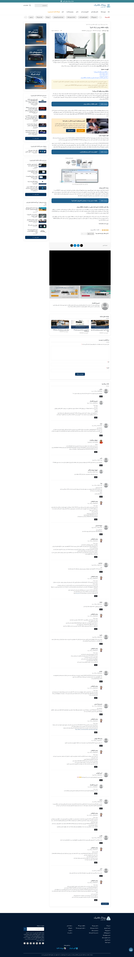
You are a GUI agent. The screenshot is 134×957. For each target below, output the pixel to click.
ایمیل (107, 368)
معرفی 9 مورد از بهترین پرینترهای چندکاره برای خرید (100, 330)
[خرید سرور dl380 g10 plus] (95, 292)
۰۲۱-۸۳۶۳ (25, 5)
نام (108, 362)
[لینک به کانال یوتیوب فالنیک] (43, 943)
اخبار (63, 12)
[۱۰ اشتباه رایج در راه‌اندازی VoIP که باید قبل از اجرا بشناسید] (42, 165)
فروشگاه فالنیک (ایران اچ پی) (54, 12)
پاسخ (101, 396)
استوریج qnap (107, 933)
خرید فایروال (107, 940)
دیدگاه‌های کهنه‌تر (105, 903)
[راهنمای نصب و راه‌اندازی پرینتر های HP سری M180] (80, 324)
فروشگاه (70, 928)
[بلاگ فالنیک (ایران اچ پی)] (102, 6)
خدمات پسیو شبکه (80, 17)
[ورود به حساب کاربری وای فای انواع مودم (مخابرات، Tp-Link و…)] (42, 209)
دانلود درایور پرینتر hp (80, 928)
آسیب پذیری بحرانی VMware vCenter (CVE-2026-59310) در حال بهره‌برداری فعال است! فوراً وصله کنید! (31, 110)
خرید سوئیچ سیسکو (106, 937)
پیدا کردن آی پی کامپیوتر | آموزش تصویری (32, 215)
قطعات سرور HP (81, 925)
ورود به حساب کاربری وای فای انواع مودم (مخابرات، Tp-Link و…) (32, 209)
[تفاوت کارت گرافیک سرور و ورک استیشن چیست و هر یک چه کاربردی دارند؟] (42, 188)
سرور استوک (107, 942)
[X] (97, 309)
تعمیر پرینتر (80, 130)
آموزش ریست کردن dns (33, 225)
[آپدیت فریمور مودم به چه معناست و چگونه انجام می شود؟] (42, 231)
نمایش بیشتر (36, 138)
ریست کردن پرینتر (103, 76)
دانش (77, 12)
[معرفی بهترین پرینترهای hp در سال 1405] (60, 324)
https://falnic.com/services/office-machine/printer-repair (86, 729)
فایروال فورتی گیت (93, 17)
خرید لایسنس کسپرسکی (68, 17)
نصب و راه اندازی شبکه (93, 933)
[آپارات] (40, 943)
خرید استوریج (107, 928)
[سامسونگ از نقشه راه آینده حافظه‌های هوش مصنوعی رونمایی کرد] (42, 125)
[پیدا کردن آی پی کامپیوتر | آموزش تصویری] (42, 216)
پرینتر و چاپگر (103, 24)
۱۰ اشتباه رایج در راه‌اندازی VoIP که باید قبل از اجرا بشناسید (32, 166)
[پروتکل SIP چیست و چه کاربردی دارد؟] (42, 183)
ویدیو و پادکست (69, 12)
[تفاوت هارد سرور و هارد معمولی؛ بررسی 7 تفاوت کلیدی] (42, 151)
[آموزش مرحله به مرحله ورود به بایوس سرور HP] (42, 177)
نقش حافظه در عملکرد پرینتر (90, 104)
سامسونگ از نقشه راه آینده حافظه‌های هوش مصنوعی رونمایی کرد (32, 125)
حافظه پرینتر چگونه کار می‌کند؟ (100, 72)
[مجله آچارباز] (73, 948)
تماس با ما (69, 933)
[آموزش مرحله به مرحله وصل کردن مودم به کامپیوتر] (42, 221)
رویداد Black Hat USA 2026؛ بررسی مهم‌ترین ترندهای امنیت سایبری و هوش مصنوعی (31, 132)
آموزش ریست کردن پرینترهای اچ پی (88, 152)
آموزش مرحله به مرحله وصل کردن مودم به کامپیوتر (32, 220)
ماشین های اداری (94, 12)
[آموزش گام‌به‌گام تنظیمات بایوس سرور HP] (42, 172)
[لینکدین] (28, 943)
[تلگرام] (31, 943)
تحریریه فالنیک (96, 303)
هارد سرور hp (48, 17)
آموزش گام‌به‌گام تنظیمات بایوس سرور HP (32, 171)
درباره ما (70, 930)
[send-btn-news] (25, 929)
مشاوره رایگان (70, 130)
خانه (109, 12)
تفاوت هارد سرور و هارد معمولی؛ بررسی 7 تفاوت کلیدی (31, 151)
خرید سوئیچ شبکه (106, 935)
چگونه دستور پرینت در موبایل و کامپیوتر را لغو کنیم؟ (84, 200)
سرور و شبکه (103, 12)
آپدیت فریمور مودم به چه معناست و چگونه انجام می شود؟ (32, 231)
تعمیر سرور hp (24, 17)
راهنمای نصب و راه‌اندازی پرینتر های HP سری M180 (81, 330)
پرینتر (99, 24)
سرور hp (57, 17)
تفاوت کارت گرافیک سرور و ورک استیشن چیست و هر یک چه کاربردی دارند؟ (32, 188)
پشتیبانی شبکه (95, 930)
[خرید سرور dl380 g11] (64, 292)
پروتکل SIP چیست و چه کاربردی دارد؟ (33, 182)
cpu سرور (33, 17)
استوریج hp (107, 930)
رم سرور (40, 17)
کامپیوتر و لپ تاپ (84, 12)
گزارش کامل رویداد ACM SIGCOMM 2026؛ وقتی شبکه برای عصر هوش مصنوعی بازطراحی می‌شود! (32, 102)
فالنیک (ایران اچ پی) (46, 954)
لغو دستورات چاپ (103, 74)
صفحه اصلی (69, 925)
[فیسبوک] (37, 943)
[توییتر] (34, 943)
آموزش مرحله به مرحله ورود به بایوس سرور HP (32, 177)
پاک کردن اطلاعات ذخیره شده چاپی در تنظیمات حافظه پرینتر (94, 77)
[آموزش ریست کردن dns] (42, 226)
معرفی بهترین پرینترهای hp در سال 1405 (61, 330)
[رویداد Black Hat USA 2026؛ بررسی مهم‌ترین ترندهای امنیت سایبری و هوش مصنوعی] (42, 132)
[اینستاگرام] (24, 943)
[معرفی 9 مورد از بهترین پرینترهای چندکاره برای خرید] (100, 324)
